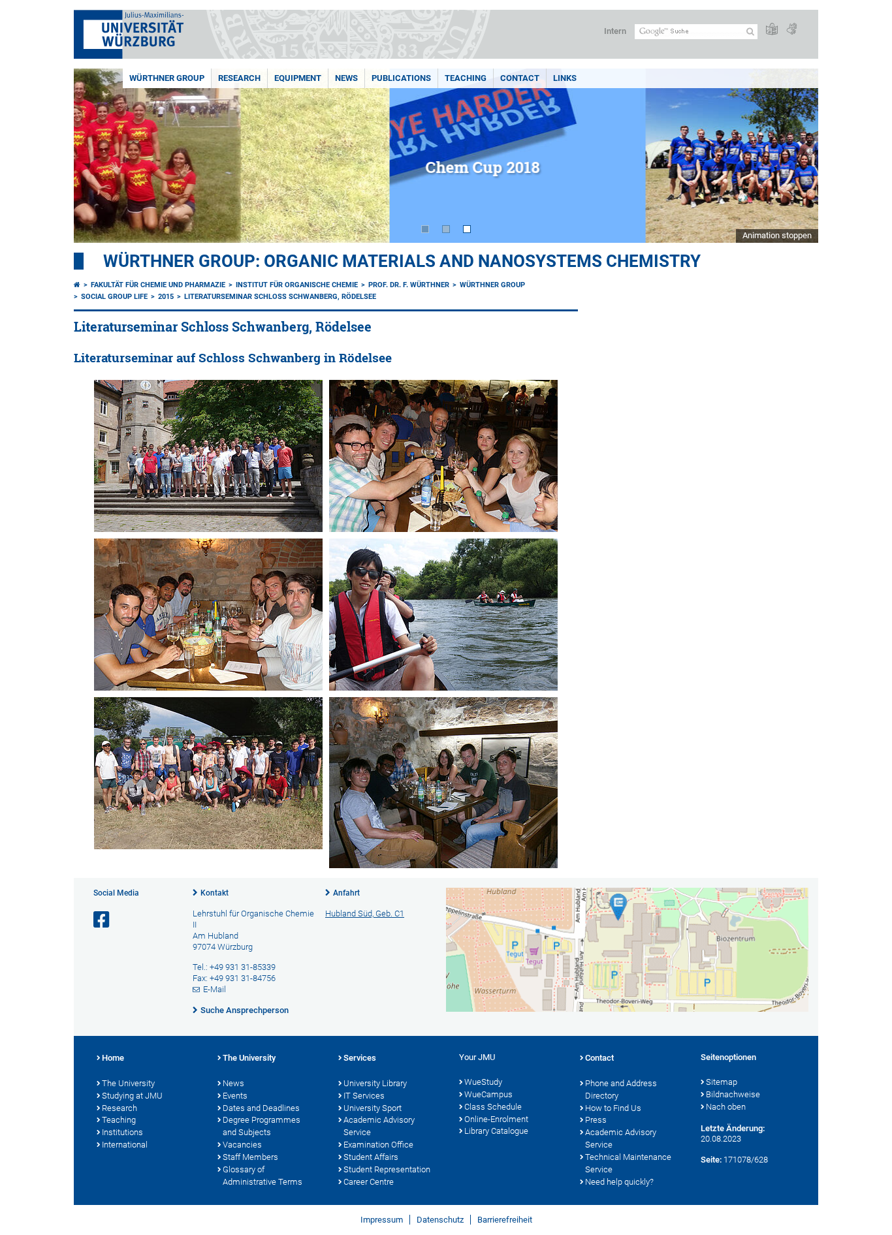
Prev (96, 156)
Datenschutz (440, 1220)
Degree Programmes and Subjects (261, 1126)
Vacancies (242, 1144)
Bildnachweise (733, 1094)
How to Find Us (613, 1108)
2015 (166, 296)
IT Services (364, 1096)
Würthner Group (166, 78)
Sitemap (721, 1082)
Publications (401, 78)
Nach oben (726, 1107)
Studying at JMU (132, 1096)
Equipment (297, 78)
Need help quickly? (619, 1182)
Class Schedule (493, 1107)
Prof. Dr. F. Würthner (408, 285)
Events (235, 1096)
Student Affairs (370, 1157)
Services (359, 1058)
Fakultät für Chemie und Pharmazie (158, 285)
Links (565, 78)
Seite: (711, 1160)
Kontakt (214, 893)
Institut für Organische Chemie (297, 285)
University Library (375, 1083)
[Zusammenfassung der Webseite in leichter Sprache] (772, 30)
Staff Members (250, 1157)
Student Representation (386, 1169)
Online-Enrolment (496, 1119)
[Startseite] (77, 285)
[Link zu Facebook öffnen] (102, 920)
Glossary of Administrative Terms (262, 1176)
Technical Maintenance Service (628, 1163)
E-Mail (214, 989)
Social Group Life (114, 296)
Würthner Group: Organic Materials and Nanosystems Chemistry (402, 261)
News (346, 78)
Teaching (465, 78)
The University (128, 1083)
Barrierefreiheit (504, 1220)
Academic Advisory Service (379, 1126)
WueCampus (488, 1094)
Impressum (381, 1220)
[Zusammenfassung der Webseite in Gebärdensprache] (791, 30)
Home (113, 1058)
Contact (519, 78)
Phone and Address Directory (621, 1089)
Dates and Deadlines (261, 1108)
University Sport (372, 1108)
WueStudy (483, 1082)
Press (596, 1120)
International (125, 1144)
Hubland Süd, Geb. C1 (364, 913)
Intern (615, 31)
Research (239, 78)
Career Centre (368, 1182)
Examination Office (378, 1144)
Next (795, 156)
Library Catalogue (496, 1131)
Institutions (122, 1132)
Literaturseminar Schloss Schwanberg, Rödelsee (280, 296)
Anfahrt (346, 893)
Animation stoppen (777, 235)
